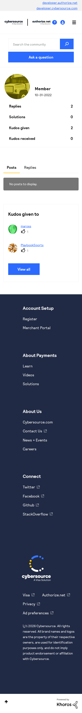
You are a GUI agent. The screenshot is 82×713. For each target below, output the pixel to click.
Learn (28, 366)
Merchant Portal (37, 328)
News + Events (35, 440)
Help (56, 22)
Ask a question (41, 57)
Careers (29, 449)
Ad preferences (36, 613)
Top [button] (6, 701)
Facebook (31, 496)
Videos (28, 375)
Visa (26, 595)
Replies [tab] (30, 167)
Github (28, 505)
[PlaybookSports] (27, 251)
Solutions (31, 384)
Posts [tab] (11, 167)
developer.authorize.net (59, 3)
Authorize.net (53, 595)
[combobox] (41, 43)
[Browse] (71, 22)
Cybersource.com (38, 422)
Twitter (29, 487)
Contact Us (32, 431)
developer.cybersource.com (56, 8)
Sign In (63, 22)
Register (30, 319)
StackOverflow (35, 514)
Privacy (29, 604)
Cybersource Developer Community (14, 22)
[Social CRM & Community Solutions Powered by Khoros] (67, 703)
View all (24, 269)
